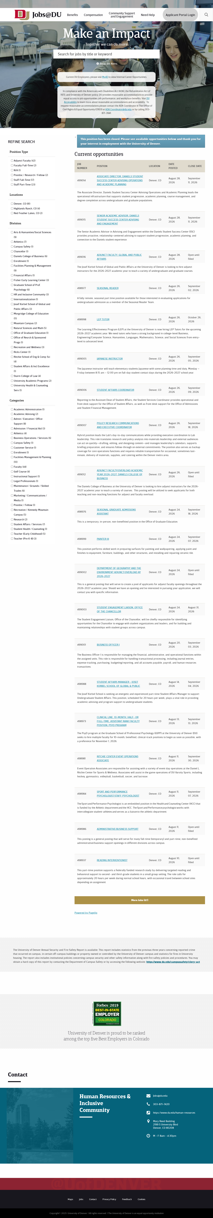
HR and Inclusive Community (31, 294)
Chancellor (21, 251)
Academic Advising (25, 414)
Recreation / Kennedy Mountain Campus (31, 512)
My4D (105, 77)
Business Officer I (108, 644)
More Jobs (139, 900)
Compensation (93, 15)
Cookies (141, 1199)
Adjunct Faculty (24, 160)
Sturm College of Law (27, 376)
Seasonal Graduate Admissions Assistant (116, 511)
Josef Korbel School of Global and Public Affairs (32, 306)
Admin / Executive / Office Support (28, 421)
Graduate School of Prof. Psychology (27, 287)
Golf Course (21, 471)
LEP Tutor (103, 319)
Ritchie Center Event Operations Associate (117, 758)
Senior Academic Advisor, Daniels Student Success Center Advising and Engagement (118, 219)
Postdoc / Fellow (24, 505)
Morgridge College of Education (31, 316)
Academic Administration (29, 409)
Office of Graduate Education (31, 332)
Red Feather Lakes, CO (28, 213)
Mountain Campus (25, 323)
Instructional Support (26, 476)
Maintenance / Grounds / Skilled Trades (31, 488)
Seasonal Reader (107, 288)
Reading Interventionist (112, 860)
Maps (70, 1199)
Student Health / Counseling (30, 529)
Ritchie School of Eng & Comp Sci (32, 359)
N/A (17, 170)
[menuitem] (93, 14)
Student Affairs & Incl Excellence (31, 369)
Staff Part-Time (24, 184)
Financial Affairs (24, 275)
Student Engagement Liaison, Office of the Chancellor (120, 609)
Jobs (81, 1199)
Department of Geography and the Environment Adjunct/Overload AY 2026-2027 (119, 572)
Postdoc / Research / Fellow (30, 175)
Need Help (148, 15)
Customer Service (24, 447)
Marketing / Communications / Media (30, 498)
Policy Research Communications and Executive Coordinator (118, 425)
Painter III (103, 538)
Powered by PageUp (86, 912)
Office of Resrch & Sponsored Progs (30, 340)
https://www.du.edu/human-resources (174, 1112)
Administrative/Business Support (117, 829)
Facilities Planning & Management (32, 268)
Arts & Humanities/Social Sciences (32, 234)
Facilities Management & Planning (32, 459)
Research (20, 519)
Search (206, 14)
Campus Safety (23, 246)
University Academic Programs (32, 380)
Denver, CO (22, 203)
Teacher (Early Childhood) (29, 533)
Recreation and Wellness (29, 347)
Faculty (20, 466)
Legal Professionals (25, 481)
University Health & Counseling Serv (31, 388)
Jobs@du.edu (160, 1095)
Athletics (20, 241)
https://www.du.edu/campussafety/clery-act (173, 961)
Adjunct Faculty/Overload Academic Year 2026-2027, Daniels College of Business (120, 474)
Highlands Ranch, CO (26, 208)
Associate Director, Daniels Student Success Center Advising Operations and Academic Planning (120, 180)
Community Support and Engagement (122, 14)
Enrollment (21, 261)
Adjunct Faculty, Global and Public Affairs (119, 256)
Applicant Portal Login (180, 15)
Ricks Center (22, 352)
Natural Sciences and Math (30, 328)
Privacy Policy (109, 1199)
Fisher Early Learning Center (31, 280)
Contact (93, 1199)
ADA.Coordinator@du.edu (118, 109)
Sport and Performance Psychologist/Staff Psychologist (118, 793)
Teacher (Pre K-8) (25, 538)
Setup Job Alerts (108, 63)
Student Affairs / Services (29, 524)
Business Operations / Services (32, 438)
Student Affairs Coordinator (115, 389)
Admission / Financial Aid (29, 428)
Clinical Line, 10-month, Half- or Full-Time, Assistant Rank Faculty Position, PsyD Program (118, 721)
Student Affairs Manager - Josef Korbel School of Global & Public (118, 683)
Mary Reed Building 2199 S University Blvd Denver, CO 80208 (165, 1124)
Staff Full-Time (23, 179)
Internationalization (25, 299)
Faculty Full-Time (25, 165)
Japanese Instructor (110, 358)
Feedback (127, 1199)
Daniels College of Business (30, 256)
